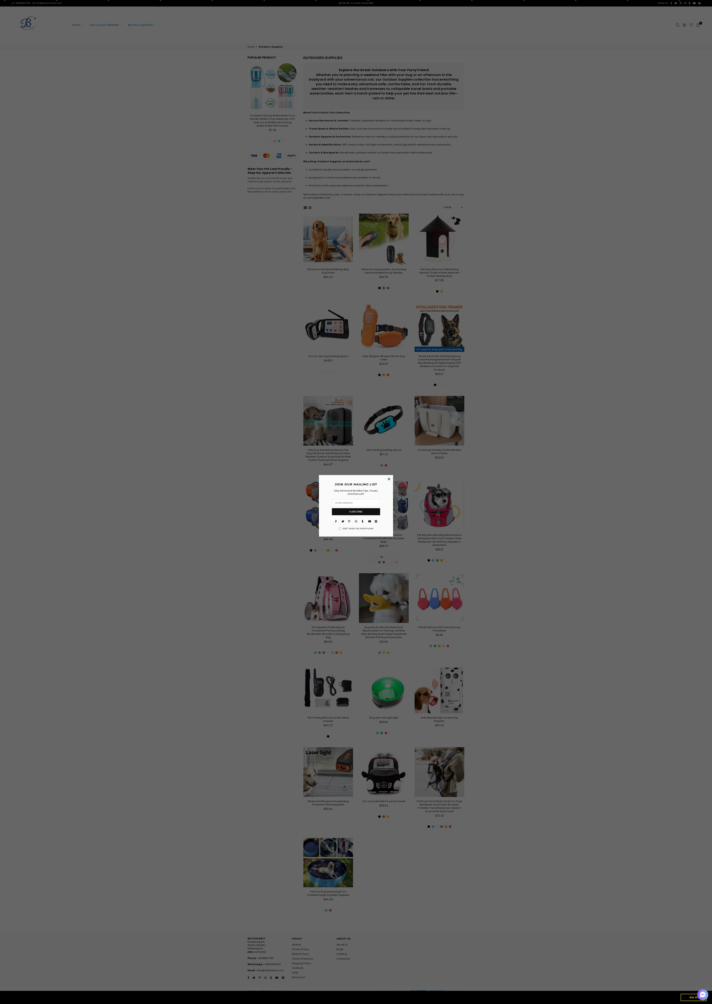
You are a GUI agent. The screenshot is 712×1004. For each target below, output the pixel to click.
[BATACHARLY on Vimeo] (376, 521)
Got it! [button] (694, 997)
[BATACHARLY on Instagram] (356, 521)
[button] (702, 994)
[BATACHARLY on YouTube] (369, 521)
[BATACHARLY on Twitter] (342, 521)
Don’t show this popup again (358, 528)
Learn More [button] (123, 997)
